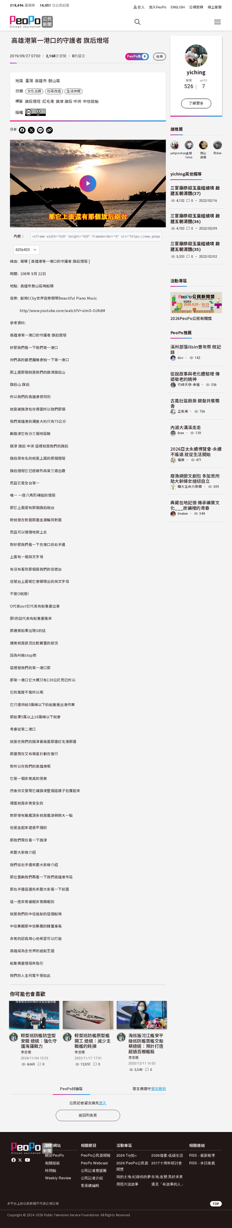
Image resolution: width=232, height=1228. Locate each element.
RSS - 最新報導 (202, 1155)
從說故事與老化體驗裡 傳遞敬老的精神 (195, 376)
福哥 (181, 460)
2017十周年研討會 (166, 1163)
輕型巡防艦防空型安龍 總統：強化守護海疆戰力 (39, 1040)
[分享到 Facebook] (22, 130)
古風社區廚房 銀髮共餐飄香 (195, 403)
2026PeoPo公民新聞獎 (191, 318)
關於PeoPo (54, 1155)
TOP (216, 1204)
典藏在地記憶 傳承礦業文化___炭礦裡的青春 (195, 505)
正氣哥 (183, 411)
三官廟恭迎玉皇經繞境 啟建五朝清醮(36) (195, 218)
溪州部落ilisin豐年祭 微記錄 (195, 349)
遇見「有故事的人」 (168, 1184)
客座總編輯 (90, 1185)
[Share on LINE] (40, 130)
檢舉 (159, 56)
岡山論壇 (203, 155)
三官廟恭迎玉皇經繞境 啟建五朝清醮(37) (195, 190)
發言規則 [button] (158, 1089)
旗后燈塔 (33, 101)
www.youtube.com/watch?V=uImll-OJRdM (67, 310)
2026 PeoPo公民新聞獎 (132, 1166)
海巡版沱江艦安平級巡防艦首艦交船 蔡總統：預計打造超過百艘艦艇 (146, 1043)
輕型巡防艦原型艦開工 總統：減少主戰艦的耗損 (93, 1040)
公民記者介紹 (92, 1177)
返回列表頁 (88, 1115)
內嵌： (19, 236)
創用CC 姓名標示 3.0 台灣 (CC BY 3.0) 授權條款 (36, 112)
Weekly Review (58, 1177)
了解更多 (196, 103)
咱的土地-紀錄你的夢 (133, 1176)
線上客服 (215, 7)
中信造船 (91, 101)
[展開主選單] (217, 21)
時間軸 (50, 1170)
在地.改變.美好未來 (167, 1176)
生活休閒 (73, 91)
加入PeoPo (157, 7)
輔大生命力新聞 (190, 487)
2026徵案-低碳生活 (167, 1155)
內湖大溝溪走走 (185, 427)
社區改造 (54, 91)
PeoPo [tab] (71, 1089)
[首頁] (31, 22)
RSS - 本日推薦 (202, 1163)
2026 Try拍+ (126, 1155)
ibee (181, 433)
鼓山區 (54, 81)
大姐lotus (189, 155)
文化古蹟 (34, 91)
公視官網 (196, 7)
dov (180, 358)
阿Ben (217, 153)
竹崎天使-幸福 (189, 385)
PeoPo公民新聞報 (96, 1155)
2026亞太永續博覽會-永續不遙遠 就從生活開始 (196, 451)
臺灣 (29, 81)
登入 (141, 7)
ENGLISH (178, 7)
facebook (14, 1160)
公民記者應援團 (94, 1170)
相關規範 (52, 1163)
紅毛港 (48, 101)
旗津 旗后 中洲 (68, 101)
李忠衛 (26, 1052)
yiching (196, 72)
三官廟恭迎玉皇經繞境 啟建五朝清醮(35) (195, 246)
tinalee (183, 514)
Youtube (28, 1160)
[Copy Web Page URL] (49, 130)
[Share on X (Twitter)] (31, 130)
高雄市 (41, 81)
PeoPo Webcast (94, 1163)
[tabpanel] (88, 1103)
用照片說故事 (127, 1184)
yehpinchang (179, 153)
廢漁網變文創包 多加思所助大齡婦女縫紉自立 (195, 478)
